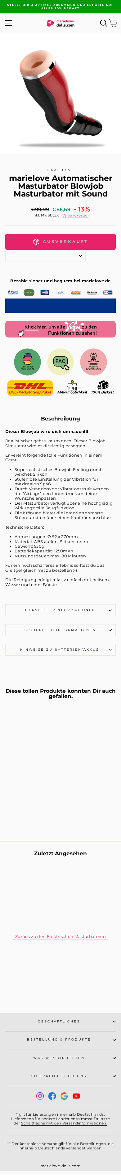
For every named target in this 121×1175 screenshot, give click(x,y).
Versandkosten (75, 215)
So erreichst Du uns (59, 1076)
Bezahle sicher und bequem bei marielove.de (60, 281)
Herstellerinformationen (60, 610)
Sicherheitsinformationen (60, 630)
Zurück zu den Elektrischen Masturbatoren (60, 936)
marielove (60, 170)
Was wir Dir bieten (59, 1058)
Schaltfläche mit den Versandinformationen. (64, 1123)
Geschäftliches (59, 1021)
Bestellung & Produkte (59, 1039)
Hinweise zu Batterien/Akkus (60, 650)
